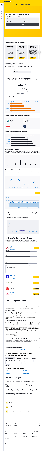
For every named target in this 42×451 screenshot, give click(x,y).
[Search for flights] (1, 5)
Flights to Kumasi (26, 370)
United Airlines (12, 275)
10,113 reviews (12, 278)
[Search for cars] (1, 9)
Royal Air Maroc (12, 292)
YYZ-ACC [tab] (20, 84)
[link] (11, 58)
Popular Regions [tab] (18, 358)
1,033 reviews (12, 284)
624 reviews (12, 295)
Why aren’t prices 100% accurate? (12, 425)
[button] (2, 1)
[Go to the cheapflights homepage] (7, 1)
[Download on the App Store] (34, 436)
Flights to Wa (8, 373)
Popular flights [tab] (26, 358)
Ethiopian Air (12, 281)
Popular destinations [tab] (29, 360)
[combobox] (20, 16)
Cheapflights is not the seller (11, 421)
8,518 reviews (12, 249)
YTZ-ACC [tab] (25, 84)
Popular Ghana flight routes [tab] (10, 360)
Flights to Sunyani (26, 373)
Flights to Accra (8, 370)
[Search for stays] (1, 7)
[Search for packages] (1, 11)
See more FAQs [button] (22, 349)
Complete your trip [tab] (21, 360)
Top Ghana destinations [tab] (10, 358)
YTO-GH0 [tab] (18, 93)
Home (6, 37)
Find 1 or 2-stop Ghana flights (10, 342)
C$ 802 (9, 14)
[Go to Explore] (1, 13)
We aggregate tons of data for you (12, 423)
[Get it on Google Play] (34, 434)
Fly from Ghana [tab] (33, 358)
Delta (11, 246)
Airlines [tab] (7, 365)
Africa (8, 37)
